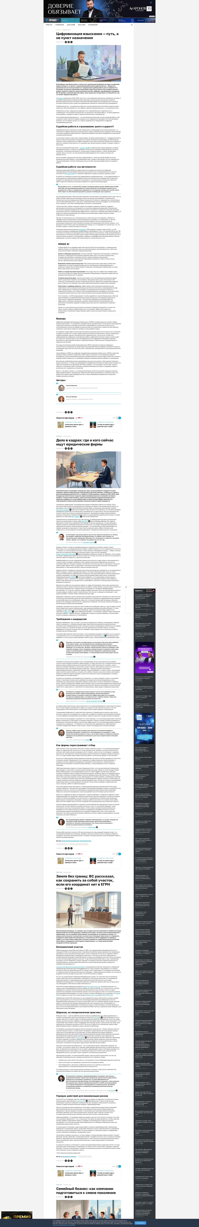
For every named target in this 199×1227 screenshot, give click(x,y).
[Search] (132, 25)
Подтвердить (140, 1223)
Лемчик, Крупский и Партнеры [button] (66, 554)
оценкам (61, 98)
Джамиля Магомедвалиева (70, 841)
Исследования (93, 24)
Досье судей (71, 24)
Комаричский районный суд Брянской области (71, 967)
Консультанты (62, 844)
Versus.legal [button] (96, 1017)
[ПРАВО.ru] (52, 20)
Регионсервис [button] (80, 1037)
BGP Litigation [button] (75, 516)
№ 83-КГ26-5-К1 (107, 995)
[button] (66, 42)
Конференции (59, 24)
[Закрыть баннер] (31, 1212)
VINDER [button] (73, 577)
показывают (82, 229)
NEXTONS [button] (85, 521)
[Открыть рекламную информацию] (152, 671)
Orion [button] (102, 635)
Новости (138, 591)
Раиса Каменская (85, 841)
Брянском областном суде (92, 986)
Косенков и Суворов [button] (62, 509)
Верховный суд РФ (85, 1156)
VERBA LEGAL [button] (67, 611)
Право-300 (49, 24)
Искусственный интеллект (79, 844)
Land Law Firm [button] (81, 1101)
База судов (81, 24)
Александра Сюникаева (68, 1156)
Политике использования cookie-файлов (64, 1225)
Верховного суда (92, 995)
